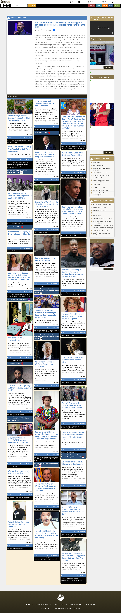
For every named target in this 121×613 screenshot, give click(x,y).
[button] (9, 611)
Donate (117, 6)
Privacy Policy (58, 604)
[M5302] (102, 72)
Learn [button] (82, 2)
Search (33, 6)
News (111, 6)
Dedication (90, 604)
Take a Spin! (109, 67)
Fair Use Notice (75, 604)
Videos (105, 6)
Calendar (91, 6)
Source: (19, 141)
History (99, 6)
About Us (116, 2)
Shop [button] (106, 2)
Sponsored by (40, 133)
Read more (29, 134)
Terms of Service (41, 604)
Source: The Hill (12, 96)
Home (73, 2)
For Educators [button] (94, 2)
